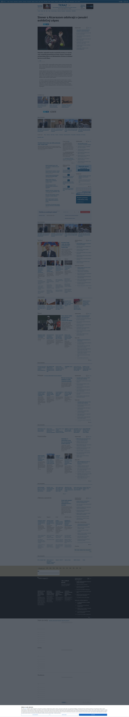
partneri (25, 708)
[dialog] (64, 711)
